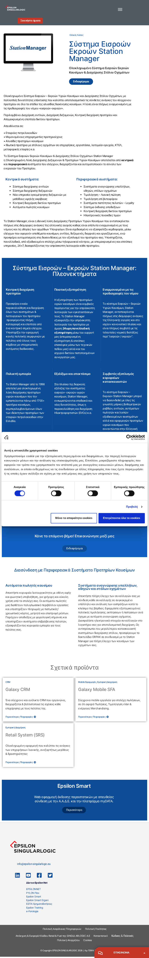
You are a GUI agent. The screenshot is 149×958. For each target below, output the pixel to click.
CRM (7, 682)
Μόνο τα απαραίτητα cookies (73, 518)
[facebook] (39, 875)
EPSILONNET (33, 889)
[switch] (56, 493)
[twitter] (50, 875)
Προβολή (132, 506)
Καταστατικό (101, 935)
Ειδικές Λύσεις (76, 35)
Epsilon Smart (33, 896)
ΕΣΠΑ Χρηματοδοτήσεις (39, 903)
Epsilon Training (34, 907)
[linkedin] (17, 875)
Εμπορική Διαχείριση (107, 682)
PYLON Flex (32, 892)
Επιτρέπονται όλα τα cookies (121, 518)
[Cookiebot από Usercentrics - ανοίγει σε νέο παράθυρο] (129, 437)
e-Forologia (32, 911)
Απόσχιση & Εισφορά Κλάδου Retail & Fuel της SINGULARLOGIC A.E (53, 935)
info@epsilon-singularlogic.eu (34, 864)
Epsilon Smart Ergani (37, 900)
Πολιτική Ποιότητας (95, 928)
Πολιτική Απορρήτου (68, 940)
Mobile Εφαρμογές (87, 682)
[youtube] (28, 875)
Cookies (87, 940)
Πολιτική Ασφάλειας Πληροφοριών (62, 928)
